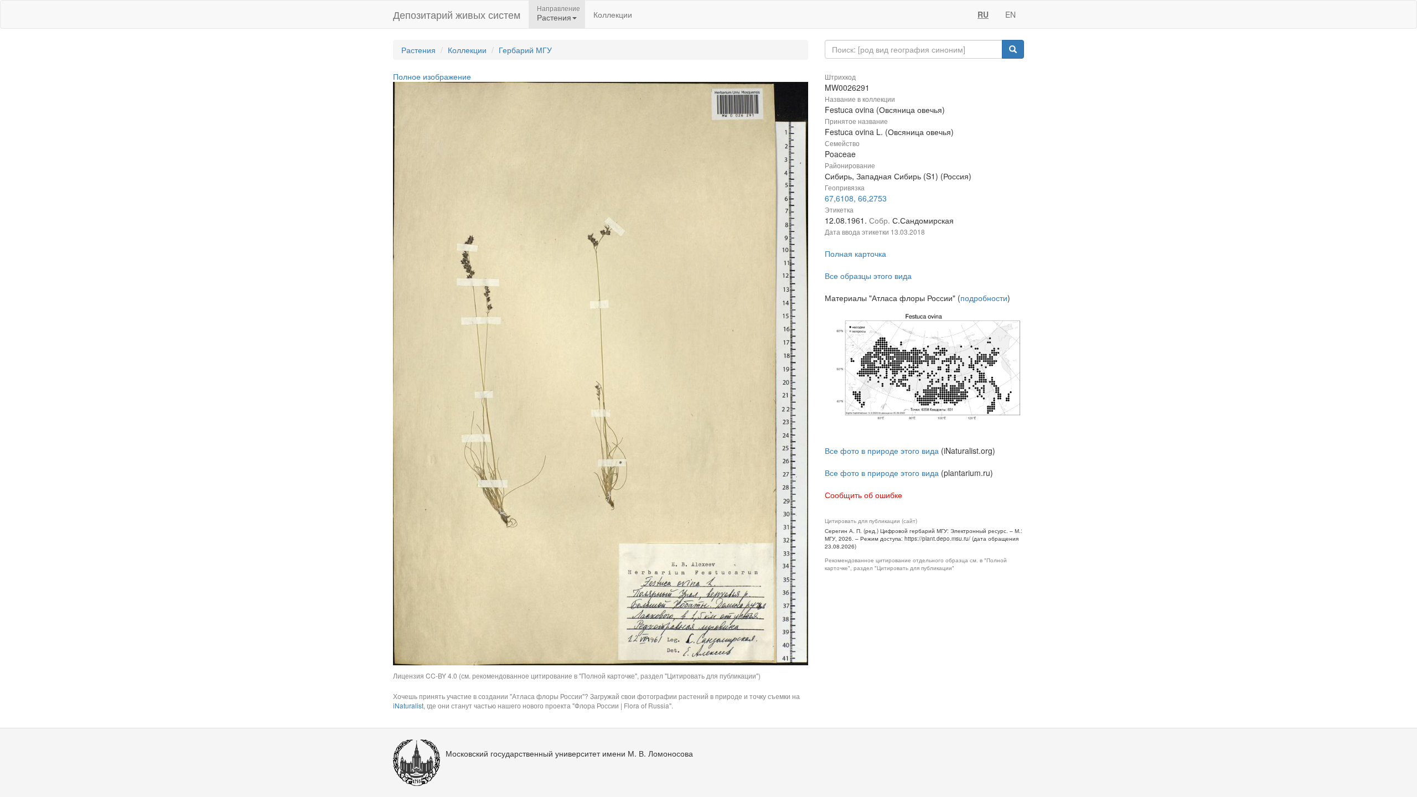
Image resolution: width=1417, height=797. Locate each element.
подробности (983, 297)
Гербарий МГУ (525, 49)
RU (983, 14)
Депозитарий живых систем (456, 14)
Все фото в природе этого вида (882, 450)
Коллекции (612, 14)
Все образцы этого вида (868, 275)
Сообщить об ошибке (863, 494)
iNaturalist (408, 705)
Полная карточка (855, 253)
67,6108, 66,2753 (856, 198)
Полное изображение (432, 76)
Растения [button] (554, 17)
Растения (418, 49)
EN (1010, 14)
